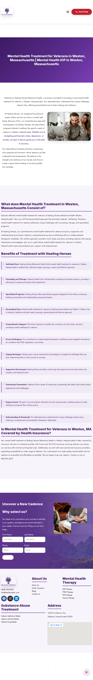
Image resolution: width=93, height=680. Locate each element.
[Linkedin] (16, 598)
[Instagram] (10, 598)
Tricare (41, 444)
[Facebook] (4, 598)
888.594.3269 (7, 458)
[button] (68, 12)
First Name (7, 535)
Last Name (28, 535)
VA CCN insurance (56, 444)
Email (26, 545)
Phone (5, 545)
